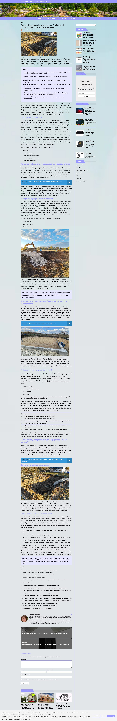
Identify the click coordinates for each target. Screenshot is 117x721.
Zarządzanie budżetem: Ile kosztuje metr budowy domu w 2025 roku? (41, 593)
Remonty (66, 18)
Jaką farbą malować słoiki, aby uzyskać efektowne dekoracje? (89, 68)
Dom (44, 18)
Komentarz (23, 659)
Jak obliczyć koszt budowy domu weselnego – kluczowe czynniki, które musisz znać (45, 588)
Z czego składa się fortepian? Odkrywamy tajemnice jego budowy (40, 595)
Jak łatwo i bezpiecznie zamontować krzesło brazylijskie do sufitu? (90, 154)
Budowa (40, 18)
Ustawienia (96, 716)
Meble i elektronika (51, 18)
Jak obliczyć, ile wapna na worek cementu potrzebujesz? (38, 608)
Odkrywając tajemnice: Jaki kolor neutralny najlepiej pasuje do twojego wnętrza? (89, 43)
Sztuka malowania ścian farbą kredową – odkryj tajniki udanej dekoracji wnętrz (89, 51)
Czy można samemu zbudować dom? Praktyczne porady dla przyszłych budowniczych (45, 706)
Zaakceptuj (111, 716)
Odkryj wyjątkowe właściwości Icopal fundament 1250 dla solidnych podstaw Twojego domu (47, 590)
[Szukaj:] (84, 25)
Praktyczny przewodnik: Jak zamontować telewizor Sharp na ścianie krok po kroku (90, 110)
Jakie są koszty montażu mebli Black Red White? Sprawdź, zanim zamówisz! (89, 132)
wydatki (50, 436)
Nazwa (23, 669)
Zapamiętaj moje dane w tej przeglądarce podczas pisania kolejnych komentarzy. (40, 679)
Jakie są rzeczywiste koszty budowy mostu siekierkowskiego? (39, 605)
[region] (58, 715)
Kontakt (50, 1)
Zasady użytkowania (41, 1)
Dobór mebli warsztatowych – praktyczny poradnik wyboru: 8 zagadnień (90, 122)
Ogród (58, 18)
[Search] (95, 18)
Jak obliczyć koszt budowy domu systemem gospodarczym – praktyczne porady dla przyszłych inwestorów (28, 707)
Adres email (50, 669)
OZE (62, 18)
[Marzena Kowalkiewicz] (24, 618)
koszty (38, 501)
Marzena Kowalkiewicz (27, 29)
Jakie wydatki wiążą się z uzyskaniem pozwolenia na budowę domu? (41, 603)
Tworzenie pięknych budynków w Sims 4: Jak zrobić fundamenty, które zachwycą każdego (47, 600)
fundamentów (42, 559)
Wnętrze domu (72, 18)
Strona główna (24, 1)
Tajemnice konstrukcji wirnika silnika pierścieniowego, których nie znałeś (63, 706)
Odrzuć (103, 716)
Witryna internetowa (25, 674)
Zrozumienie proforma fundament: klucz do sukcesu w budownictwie (41, 585)
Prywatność (32, 1)
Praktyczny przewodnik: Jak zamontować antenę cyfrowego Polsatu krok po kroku (90, 143)
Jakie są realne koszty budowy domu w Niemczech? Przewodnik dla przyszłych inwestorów (47, 598)
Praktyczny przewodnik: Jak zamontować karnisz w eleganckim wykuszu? (89, 59)
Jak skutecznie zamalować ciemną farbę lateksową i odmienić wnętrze (89, 35)
